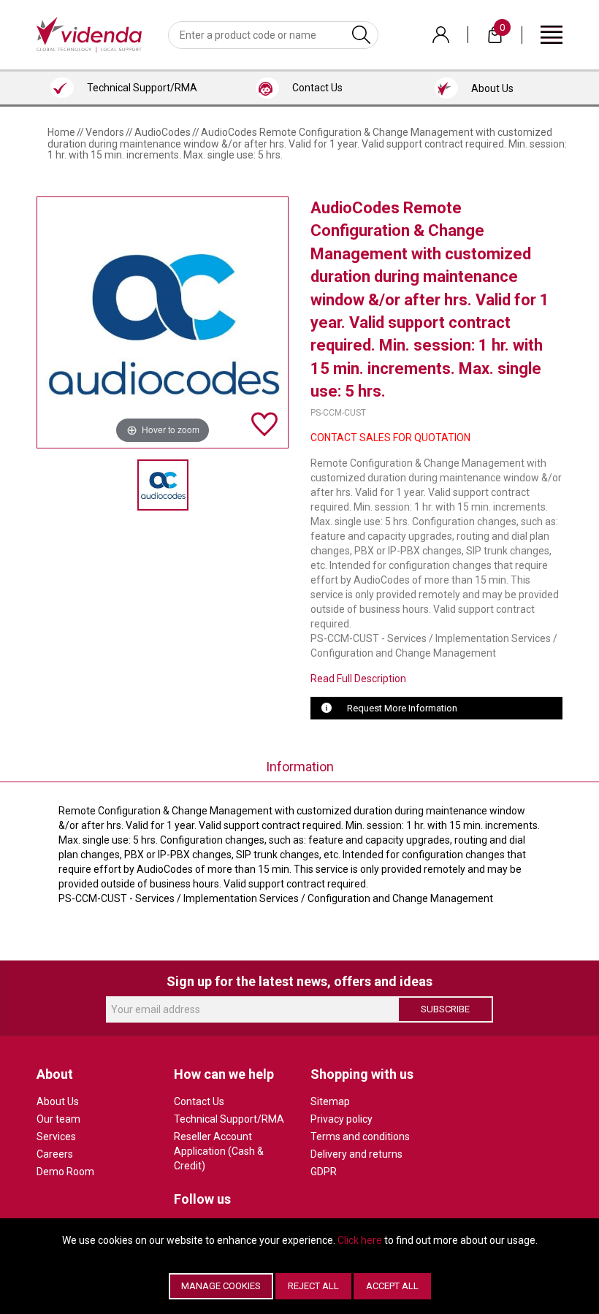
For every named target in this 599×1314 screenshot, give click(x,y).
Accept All (392, 1285)
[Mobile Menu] (551, 33)
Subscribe (445, 1009)
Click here (359, 1240)
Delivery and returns (356, 1154)
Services (56, 1136)
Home (61, 132)
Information (300, 766)
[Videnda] (89, 33)
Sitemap (330, 1101)
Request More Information (402, 708)
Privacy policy (341, 1119)
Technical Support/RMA (229, 1119)
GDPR (323, 1171)
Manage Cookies (221, 1285)
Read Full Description (358, 678)
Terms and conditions (360, 1136)
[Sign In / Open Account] (440, 34)
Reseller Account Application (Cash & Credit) (219, 1151)
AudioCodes (162, 132)
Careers (55, 1154)
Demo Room (65, 1171)
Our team (58, 1119)
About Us (58, 1101)
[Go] (361, 35)
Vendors (104, 132)
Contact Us (199, 1101)
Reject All (313, 1285)
